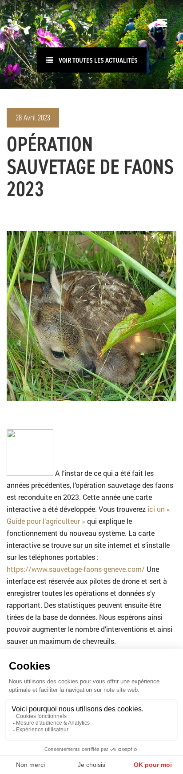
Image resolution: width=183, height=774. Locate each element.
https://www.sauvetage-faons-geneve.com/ (76, 569)
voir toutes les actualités (97, 60)
